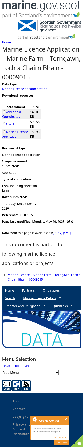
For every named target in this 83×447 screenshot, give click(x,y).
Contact (19, 409)
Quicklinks (58, 306)
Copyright (20, 417)
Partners (28, 290)
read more (62, 442)
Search (10, 298)
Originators (51, 290)
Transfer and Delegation (21, 306)
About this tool (60, 437)
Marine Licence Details (38, 298)
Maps (8, 365)
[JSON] (57, 233)
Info (17, 365)
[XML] (67, 233)
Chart (10, 124)
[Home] (41, 10)
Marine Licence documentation (24, 89)
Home (6, 42)
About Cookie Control (34, 419)
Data (27, 365)
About (17, 401)
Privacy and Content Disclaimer (21, 429)
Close (66, 419)
